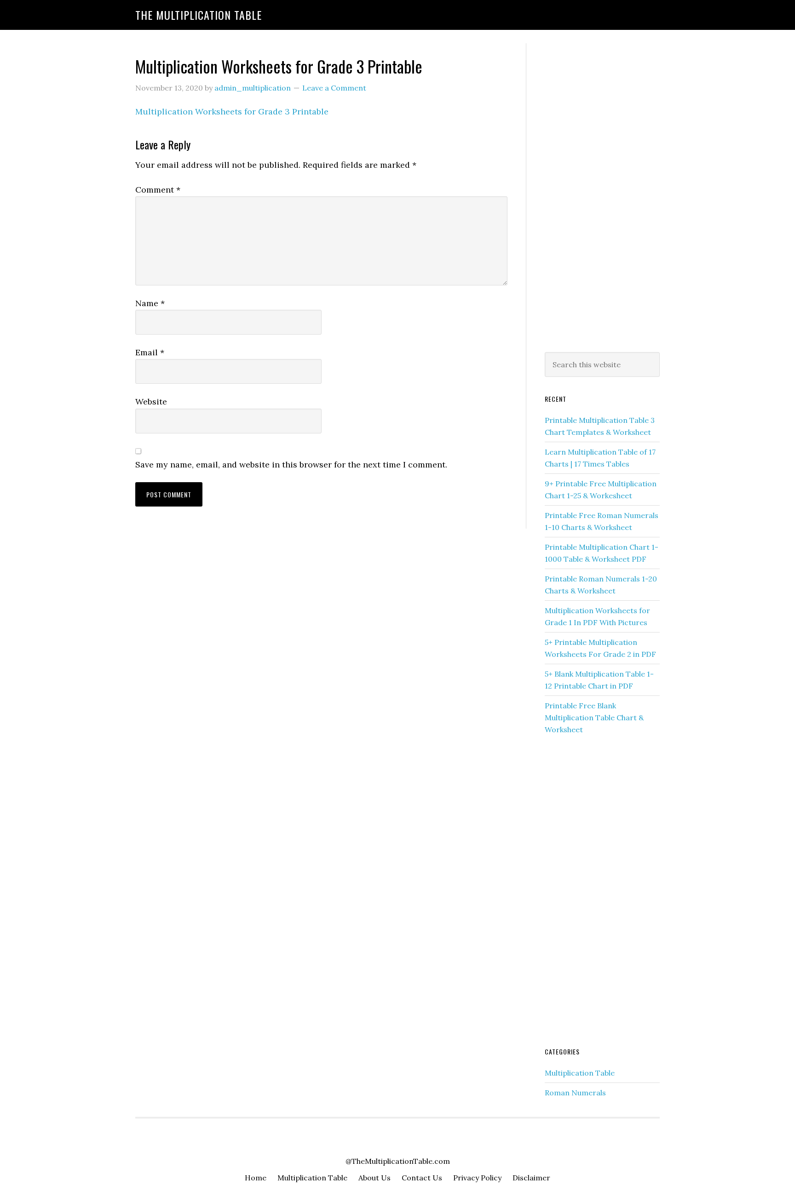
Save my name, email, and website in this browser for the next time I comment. (291, 464)
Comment (157, 189)
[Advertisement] (602, 196)
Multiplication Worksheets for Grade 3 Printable (231, 111)
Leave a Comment (334, 87)
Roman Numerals (575, 1092)
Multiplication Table (580, 1072)
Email (149, 352)
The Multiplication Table (198, 14)
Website (151, 401)
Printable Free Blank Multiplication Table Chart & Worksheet (594, 717)
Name (150, 303)
